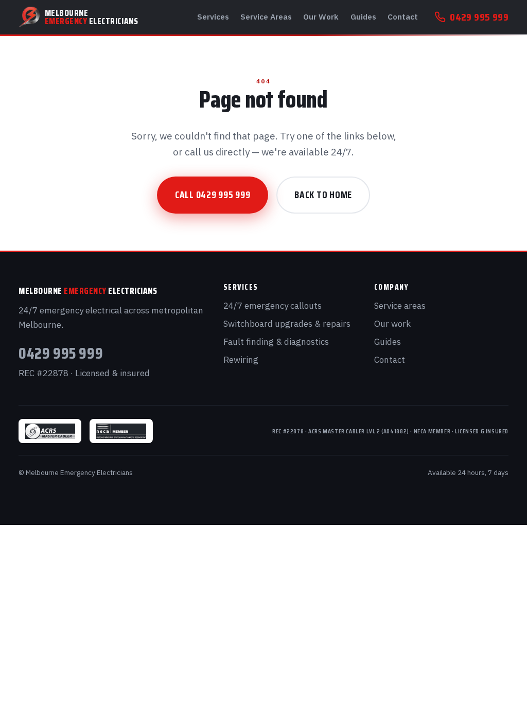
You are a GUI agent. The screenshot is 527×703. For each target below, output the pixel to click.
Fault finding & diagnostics (276, 341)
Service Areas (266, 16)
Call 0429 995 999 (213, 194)
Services (213, 16)
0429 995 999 (479, 17)
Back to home (323, 194)
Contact (403, 16)
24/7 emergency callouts (272, 305)
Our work (392, 323)
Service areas (400, 305)
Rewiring (240, 359)
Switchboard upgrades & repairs (286, 323)
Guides (363, 16)
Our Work (321, 16)
